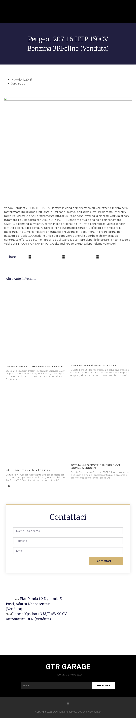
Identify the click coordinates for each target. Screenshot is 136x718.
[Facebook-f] (68, 703)
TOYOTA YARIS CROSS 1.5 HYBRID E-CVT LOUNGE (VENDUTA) (95, 466)
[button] (124, 11)
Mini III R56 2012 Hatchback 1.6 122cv (28, 470)
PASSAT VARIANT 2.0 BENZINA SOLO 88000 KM (35, 366)
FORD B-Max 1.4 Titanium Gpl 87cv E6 (93, 365)
